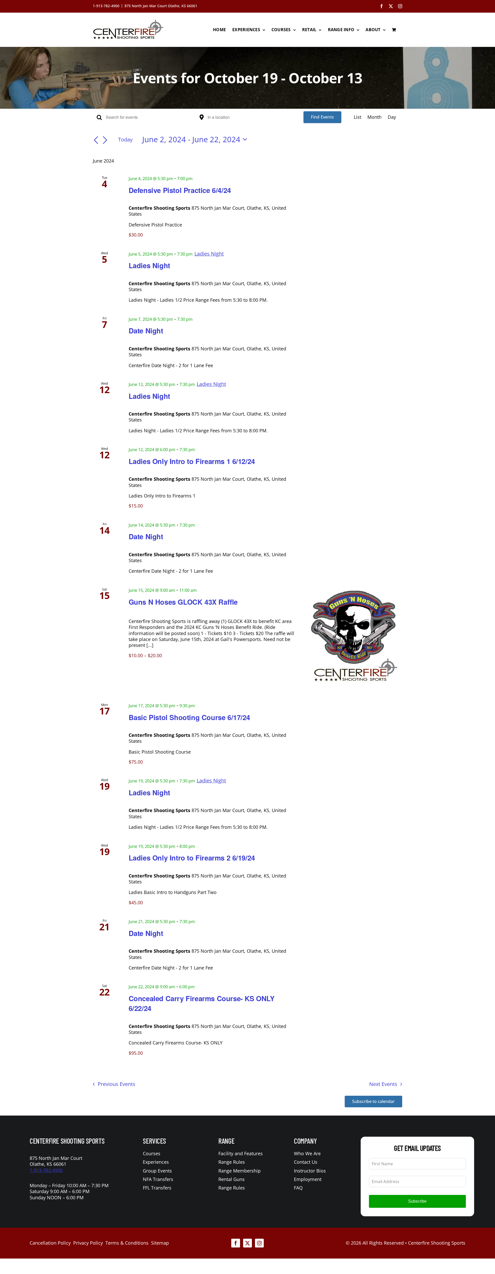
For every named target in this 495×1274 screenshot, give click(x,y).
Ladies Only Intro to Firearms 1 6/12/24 (192, 461)
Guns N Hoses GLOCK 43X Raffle (183, 602)
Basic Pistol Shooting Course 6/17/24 (189, 717)
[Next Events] (105, 140)
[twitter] (247, 1243)
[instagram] (259, 1243)
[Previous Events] (96, 140)
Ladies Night (149, 265)
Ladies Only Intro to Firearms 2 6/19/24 (192, 858)
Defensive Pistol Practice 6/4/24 (180, 190)
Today (125, 139)
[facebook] (235, 1243)
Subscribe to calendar (373, 1101)
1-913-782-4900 (46, 1170)
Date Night (146, 330)
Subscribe (417, 1201)
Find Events (322, 117)
